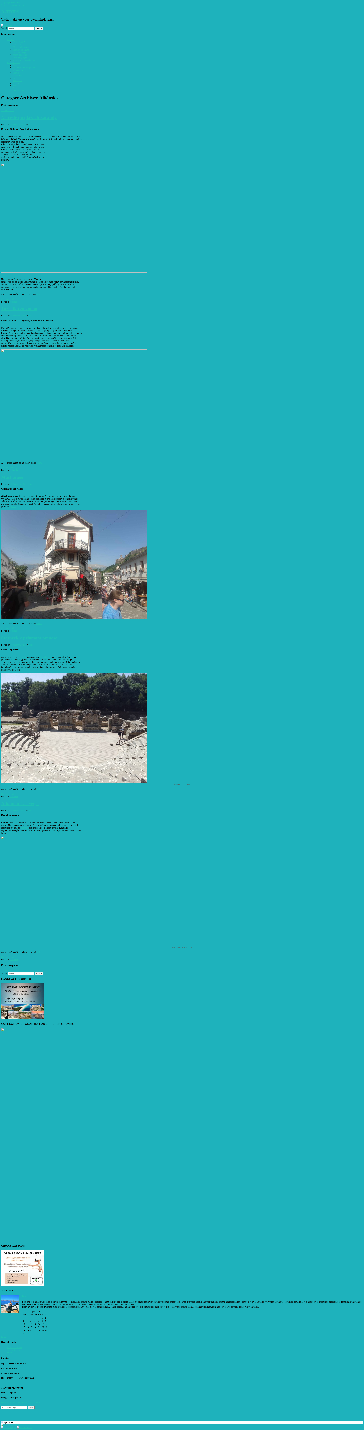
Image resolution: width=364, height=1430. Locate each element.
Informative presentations (24, 60)
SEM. (39, 294)
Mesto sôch (12, 1352)
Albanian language (21, 47)
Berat (13, 506)
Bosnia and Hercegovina (24, 67)
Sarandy (22, 657)
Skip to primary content (11, 2)
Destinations (6, 1402)
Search (4, 28)
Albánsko (14, 302)
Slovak (28, 1427)
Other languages (20, 57)
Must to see (12, 477)
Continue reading (10, 299)
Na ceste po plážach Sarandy (29, 117)
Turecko (16, 88)
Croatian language (21, 50)
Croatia (16, 73)
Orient (15, 78)
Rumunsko (17, 80)
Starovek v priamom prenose (29, 637)
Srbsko (16, 83)
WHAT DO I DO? (15, 90)
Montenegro (18, 70)
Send (31, 1407)
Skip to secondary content (12, 5)
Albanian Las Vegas (20, 803)
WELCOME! (19, 42)
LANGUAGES (14, 44)
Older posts (7, 110)
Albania (16, 65)
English (13, 1425)
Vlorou (45, 136)
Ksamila (43, 657)
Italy (14, 85)
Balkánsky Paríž (14, 1350)
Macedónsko (18, 75)
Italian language (20, 55)
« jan (3, 1336)
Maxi (30, 124)
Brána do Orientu (14, 1347)
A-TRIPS (10, 11)
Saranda (25, 136)
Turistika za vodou (19, 308)
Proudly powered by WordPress (27, 1402)
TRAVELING (13, 62)
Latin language (19, 52)
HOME (10, 39)
